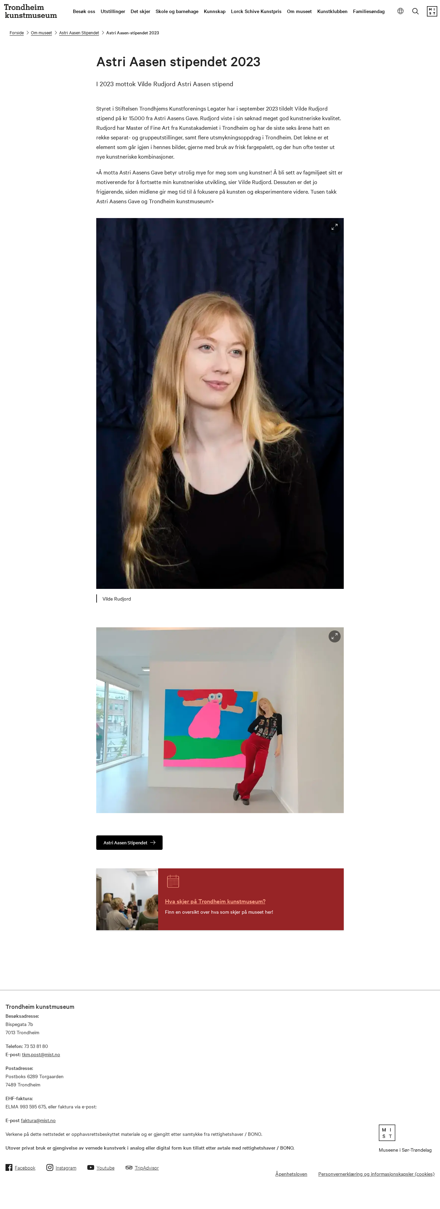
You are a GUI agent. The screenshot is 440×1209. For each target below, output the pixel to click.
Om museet (299, 11)
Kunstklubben (332, 11)
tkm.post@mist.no (41, 1054)
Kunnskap (215, 11)
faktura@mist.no (38, 1120)
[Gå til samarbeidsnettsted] (405, 1133)
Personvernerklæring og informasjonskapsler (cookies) (376, 1173)
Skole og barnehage (177, 11)
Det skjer (140, 11)
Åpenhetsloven (291, 1173)
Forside (17, 32)
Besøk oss (84, 11)
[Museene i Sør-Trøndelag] (432, 14)
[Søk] (415, 11)
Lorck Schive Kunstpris (256, 11)
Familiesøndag (369, 11)
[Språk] (400, 11)
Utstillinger (113, 11)
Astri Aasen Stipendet (79, 32)
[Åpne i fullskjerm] (335, 227)
